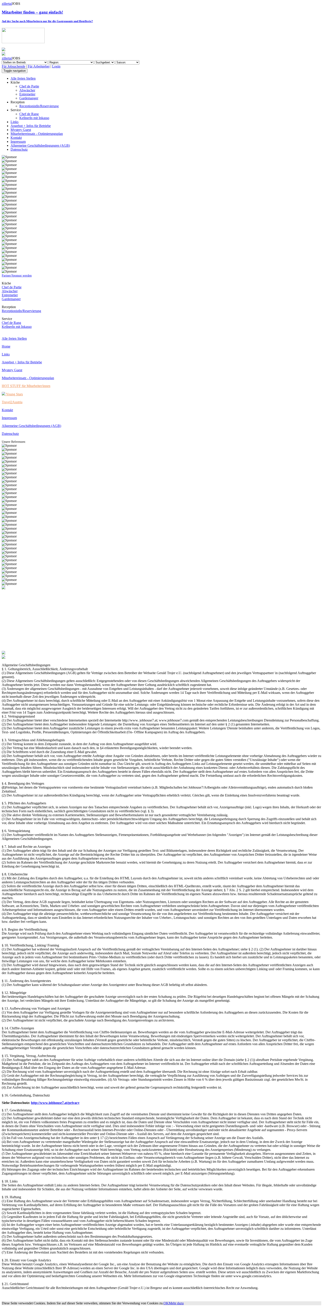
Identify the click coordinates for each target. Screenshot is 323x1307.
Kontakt (16, 137)
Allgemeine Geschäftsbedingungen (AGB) (40, 145)
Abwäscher (27, 90)
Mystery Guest (21, 130)
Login (56, 66)
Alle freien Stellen (23, 78)
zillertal (7, 3)
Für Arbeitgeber (39, 66)
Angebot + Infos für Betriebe (31, 126)
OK (166, 1303)
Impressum (18, 141)
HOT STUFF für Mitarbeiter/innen (26, 386)
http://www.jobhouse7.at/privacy (55, 1103)
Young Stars (14, 394)
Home (6, 346)
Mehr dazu (176, 1303)
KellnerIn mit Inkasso (34, 118)
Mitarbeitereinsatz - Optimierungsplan (37, 134)
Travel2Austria (12, 402)
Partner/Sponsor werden (17, 275)
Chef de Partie (29, 86)
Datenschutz (19, 149)
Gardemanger (28, 98)
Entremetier (27, 94)
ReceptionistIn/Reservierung (39, 106)
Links (14, 122)
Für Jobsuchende (13, 66)
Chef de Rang (29, 114)
